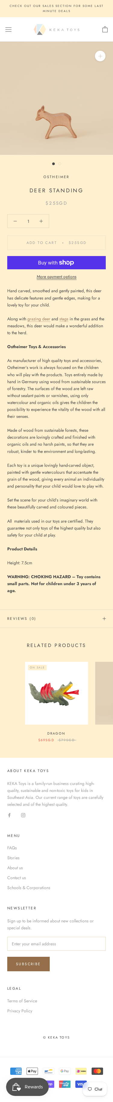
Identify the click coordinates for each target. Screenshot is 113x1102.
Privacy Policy (19, 1011)
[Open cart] (105, 30)
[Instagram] (23, 815)
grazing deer (38, 319)
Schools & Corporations (28, 888)
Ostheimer (56, 177)
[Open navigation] (8, 29)
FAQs (12, 848)
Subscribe (28, 964)
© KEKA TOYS (56, 1037)
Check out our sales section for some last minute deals (57, 8)
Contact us (16, 878)
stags (63, 319)
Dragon (56, 733)
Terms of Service (22, 1001)
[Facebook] (9, 815)
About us (15, 868)
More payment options (57, 277)
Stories (13, 858)
